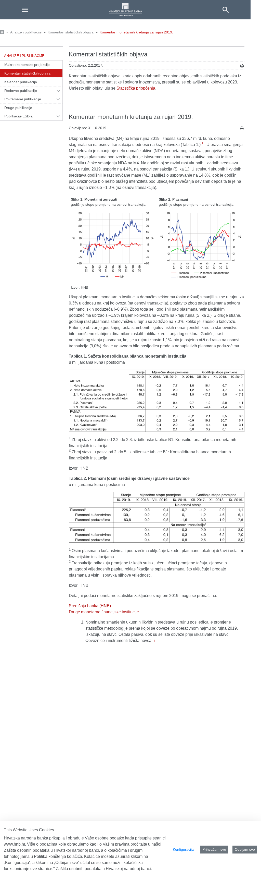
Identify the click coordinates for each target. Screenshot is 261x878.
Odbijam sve (245, 849)
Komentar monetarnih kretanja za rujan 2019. (136, 32)
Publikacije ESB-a (18, 116)
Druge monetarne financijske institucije (104, 612)
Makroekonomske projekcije (27, 65)
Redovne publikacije (20, 91)
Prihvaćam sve (214, 849)
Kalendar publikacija (20, 82)
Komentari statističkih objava (71, 32)
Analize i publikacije (26, 32)
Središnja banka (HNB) (90, 606)
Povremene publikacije (22, 99)
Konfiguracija (183, 849)
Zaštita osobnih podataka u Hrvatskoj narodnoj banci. (104, 869)
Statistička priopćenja (135, 88)
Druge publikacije (18, 108)
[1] (202, 143)
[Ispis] (242, 66)
